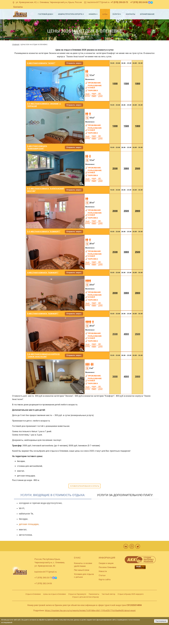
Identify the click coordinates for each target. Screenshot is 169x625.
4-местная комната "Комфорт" (43, 273)
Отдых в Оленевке (33, 594)
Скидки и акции (106, 563)
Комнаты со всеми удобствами (83, 564)
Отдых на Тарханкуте (77, 594)
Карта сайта (104, 579)
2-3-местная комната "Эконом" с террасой (44, 105)
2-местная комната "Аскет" (41, 63)
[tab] (52, 496)
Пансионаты (94, 594)
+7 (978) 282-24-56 (139, 2)
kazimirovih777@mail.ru (98, 2)
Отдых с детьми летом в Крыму (85, 597)
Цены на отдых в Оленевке (54, 594)
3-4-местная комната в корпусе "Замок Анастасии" (43, 355)
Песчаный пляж (81, 570)
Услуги (116, 14)
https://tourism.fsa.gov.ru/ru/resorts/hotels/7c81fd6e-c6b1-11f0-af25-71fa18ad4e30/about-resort (90, 610)
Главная (15, 44)
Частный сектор (108, 594)
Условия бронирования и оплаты (84, 486)
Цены (105, 14)
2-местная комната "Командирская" (37, 147)
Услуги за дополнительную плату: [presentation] (125, 495)
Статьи (102, 575)
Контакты (18, 6)
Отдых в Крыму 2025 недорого (131, 594)
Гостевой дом (45, 14)
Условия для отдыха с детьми (84, 575)
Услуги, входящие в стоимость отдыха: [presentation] (52, 495)
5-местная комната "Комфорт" (43, 314)
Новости (103, 571)
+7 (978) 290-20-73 (119, 2)
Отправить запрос (73, 63)
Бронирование (147, 14)
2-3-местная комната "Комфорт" (43, 232)
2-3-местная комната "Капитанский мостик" (45, 190)
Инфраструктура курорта (70, 14)
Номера (92, 14)
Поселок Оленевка (107, 567)
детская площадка (29, 524)
